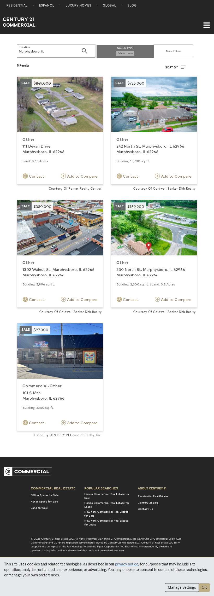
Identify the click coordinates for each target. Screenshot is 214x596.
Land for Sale (39, 508)
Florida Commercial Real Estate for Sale (106, 496)
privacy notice (126, 564)
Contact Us (145, 509)
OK (204, 587)
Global (109, 5)
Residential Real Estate (153, 496)
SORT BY (172, 67)
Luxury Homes (78, 5)
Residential (17, 5)
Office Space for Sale (44, 495)
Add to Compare (81, 176)
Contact (36, 176)
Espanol (46, 5)
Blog (132, 5)
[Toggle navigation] (206, 22)
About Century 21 (152, 488)
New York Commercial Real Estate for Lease (106, 522)
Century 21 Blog (148, 502)
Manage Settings (182, 587)
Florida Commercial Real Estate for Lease (106, 505)
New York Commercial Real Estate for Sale (106, 513)
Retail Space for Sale (44, 501)
